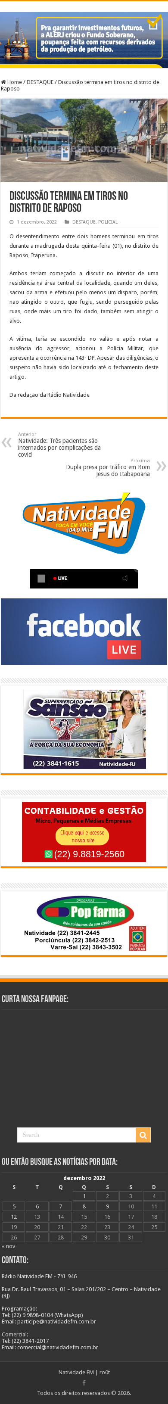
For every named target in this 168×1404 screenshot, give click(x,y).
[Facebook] (84, 1383)
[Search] (143, 1135)
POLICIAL (108, 222)
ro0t (105, 1372)
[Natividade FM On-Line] (84, 2)
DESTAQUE (40, 82)
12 (14, 1217)
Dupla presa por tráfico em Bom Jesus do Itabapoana (108, 467)
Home (14, 82)
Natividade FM (76, 1372)
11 (154, 1206)
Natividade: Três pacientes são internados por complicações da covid (59, 445)
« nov (8, 1246)
